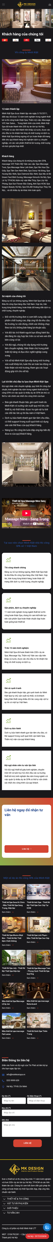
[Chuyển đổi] (4, 1199)
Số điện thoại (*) (34, 1096)
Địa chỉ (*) (6, 1108)
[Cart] (49, 4)
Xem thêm (6, 912)
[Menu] (3, 4)
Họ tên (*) (6, 1096)
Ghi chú (5, 1120)
